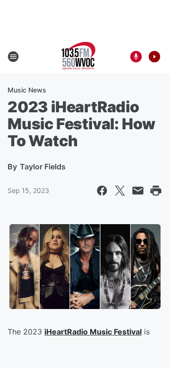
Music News (27, 90)
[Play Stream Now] (154, 56)
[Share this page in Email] (137, 190)
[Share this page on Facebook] (102, 190)
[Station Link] (78, 57)
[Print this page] (155, 190)
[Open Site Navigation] (13, 56)
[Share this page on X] (120, 190)
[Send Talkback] (136, 56)
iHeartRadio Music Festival (93, 331)
